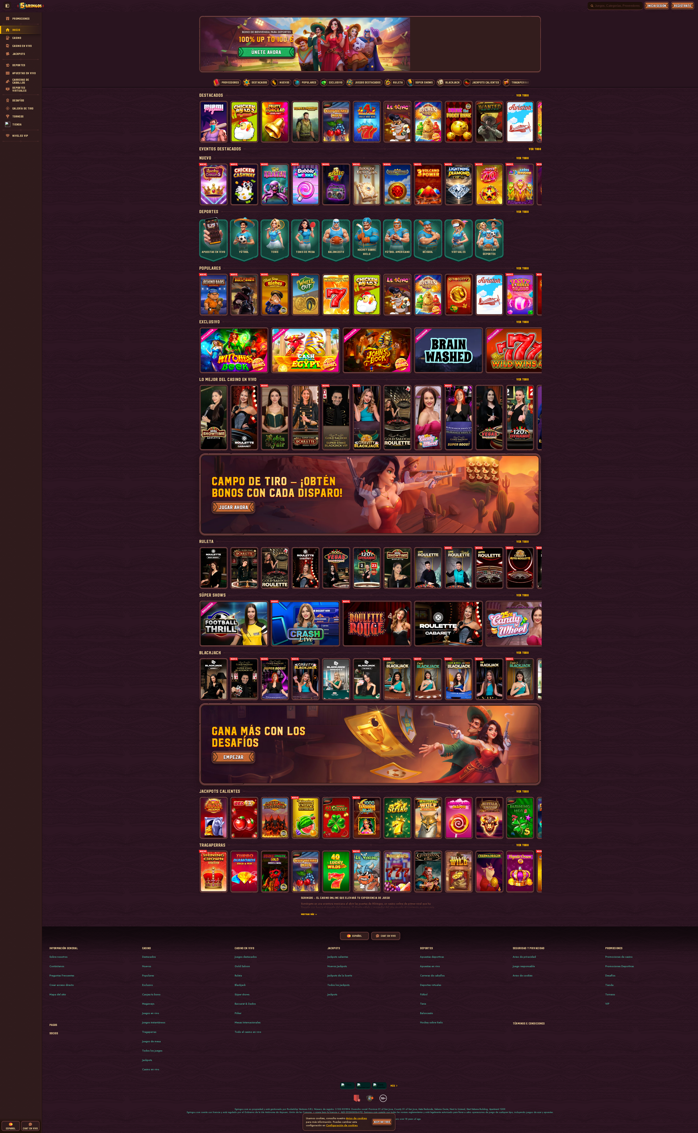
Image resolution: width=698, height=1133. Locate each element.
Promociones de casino (619, 957)
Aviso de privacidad (524, 957)
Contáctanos (56, 966)
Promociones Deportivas (619, 966)
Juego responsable (524, 966)
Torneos (610, 994)
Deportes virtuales (430, 985)
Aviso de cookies (522, 975)
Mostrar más (307, 914)
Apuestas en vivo (430, 966)
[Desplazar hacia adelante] (534, 44)
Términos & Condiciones (529, 1023)
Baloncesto (426, 1013)
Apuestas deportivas (432, 957)
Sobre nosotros (58, 957)
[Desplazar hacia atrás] (206, 44)
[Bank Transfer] (379, 1085)
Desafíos (610, 975)
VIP (607, 1004)
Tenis (423, 1004)
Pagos (53, 1025)
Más (392, 1085)
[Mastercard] (363, 1085)
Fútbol (424, 994)
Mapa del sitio (57, 994)
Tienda (609, 985)
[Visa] (347, 1085)
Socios (53, 1033)
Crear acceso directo (61, 985)
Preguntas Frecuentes (61, 975)
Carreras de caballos (432, 975)
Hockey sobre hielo (431, 1022)
